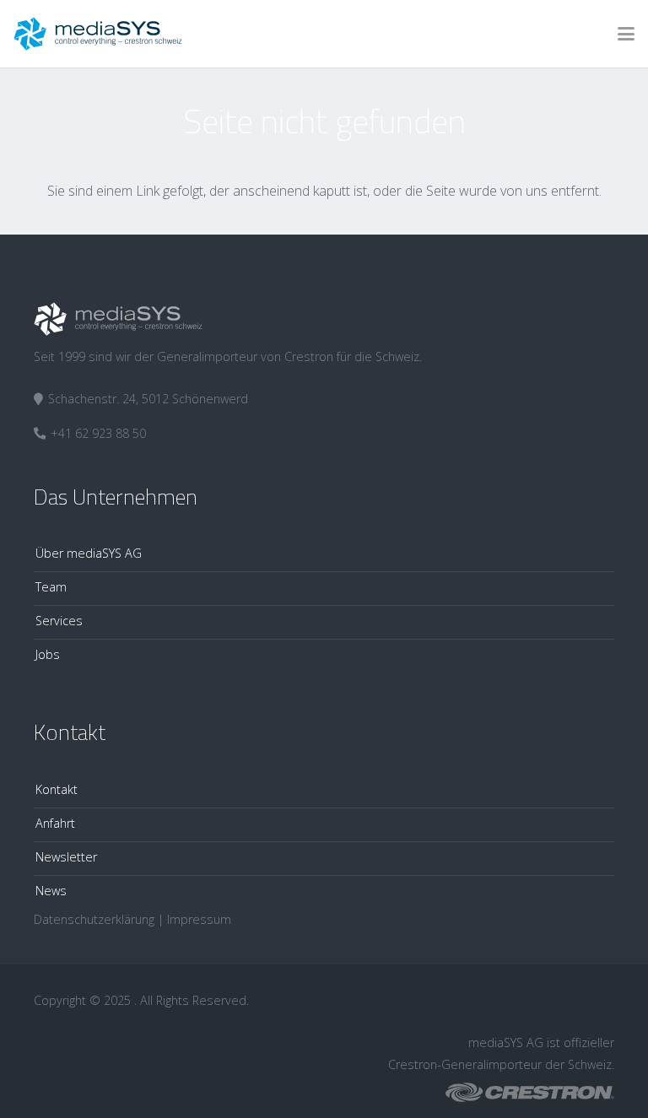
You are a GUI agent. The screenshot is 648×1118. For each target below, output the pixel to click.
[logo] (98, 34)
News (51, 891)
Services (59, 621)
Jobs (47, 654)
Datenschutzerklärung (94, 919)
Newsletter (66, 857)
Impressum (199, 919)
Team (51, 587)
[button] (626, 33)
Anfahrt (55, 823)
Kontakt (56, 789)
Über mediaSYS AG (88, 553)
